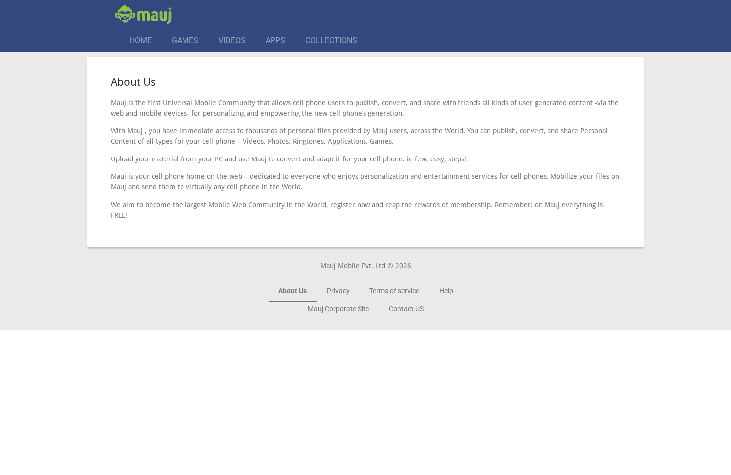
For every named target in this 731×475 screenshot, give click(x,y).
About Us (292, 291)
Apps (275, 40)
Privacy (338, 291)
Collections (331, 40)
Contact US (406, 309)
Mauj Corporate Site (338, 309)
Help (446, 291)
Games (185, 40)
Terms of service (394, 291)
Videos (232, 40)
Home (140, 40)
